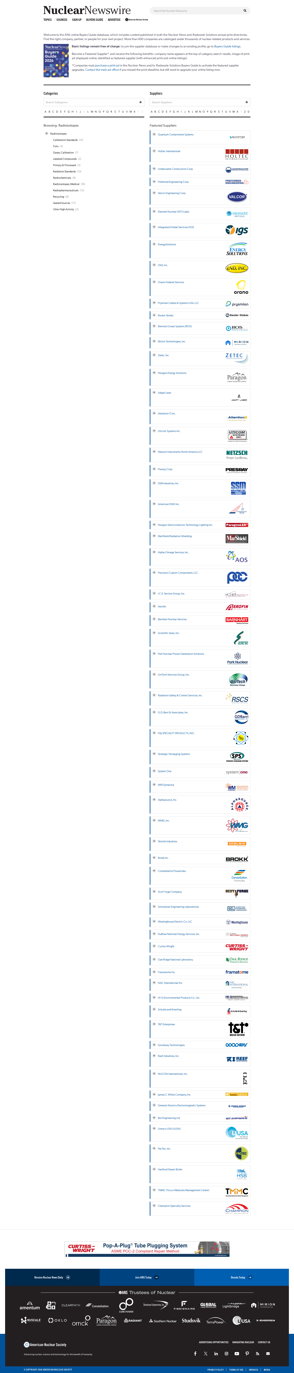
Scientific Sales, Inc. (169, 633)
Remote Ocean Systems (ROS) (175, 326)
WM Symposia (166, 784)
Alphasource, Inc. (167, 799)
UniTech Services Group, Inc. (174, 674)
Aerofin (162, 606)
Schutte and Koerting (169, 1009)
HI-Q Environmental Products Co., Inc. (179, 997)
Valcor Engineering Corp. (172, 193)
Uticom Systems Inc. (169, 431)
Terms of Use (236, 1369)
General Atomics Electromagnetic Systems (182, 1105)
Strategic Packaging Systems (174, 754)
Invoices (253, 1369)
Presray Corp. (165, 469)
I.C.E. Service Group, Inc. (171, 593)
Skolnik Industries (167, 841)
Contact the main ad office (102, 69)
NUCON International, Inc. (173, 1073)
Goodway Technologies (171, 1045)
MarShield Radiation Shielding (175, 536)
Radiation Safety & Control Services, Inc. (180, 695)
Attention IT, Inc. (167, 413)
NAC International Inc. (170, 982)
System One (164, 771)
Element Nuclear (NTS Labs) (173, 211)
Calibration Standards (65, 140)
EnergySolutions (167, 244)
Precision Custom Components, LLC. (178, 572)
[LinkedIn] (216, 1353)
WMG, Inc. (164, 820)
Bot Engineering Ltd (169, 1118)
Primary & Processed (64, 165)
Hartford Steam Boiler (170, 1169)
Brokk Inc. (163, 857)
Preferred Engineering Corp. (173, 181)
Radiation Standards (64, 171)
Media (267, 1369)
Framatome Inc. (167, 972)
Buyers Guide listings (227, 46)
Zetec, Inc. (163, 355)
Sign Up (76, 19)
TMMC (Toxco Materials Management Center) (183, 1190)
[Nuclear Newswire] (257, 1353)
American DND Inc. (169, 504)
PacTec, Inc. (164, 1148)
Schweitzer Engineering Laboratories (178, 906)
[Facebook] (195, 1353)
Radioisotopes (58, 133)
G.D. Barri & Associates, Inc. (173, 712)
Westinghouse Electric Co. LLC (175, 921)
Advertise (114, 19)
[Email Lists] (268, 1353)
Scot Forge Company (170, 891)
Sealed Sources (61, 203)
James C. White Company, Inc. (174, 1094)
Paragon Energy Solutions (172, 373)
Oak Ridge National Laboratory (175, 959)
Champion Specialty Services (174, 1205)
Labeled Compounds (65, 158)
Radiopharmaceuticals (65, 190)
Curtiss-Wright (166, 946)
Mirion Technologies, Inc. (172, 341)
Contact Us (264, 1342)
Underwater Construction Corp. (175, 168)
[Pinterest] (247, 1353)
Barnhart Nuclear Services (172, 619)
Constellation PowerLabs (172, 871)
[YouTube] (237, 1353)
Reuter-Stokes (165, 315)
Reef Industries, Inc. (168, 1056)
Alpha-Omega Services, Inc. (173, 552)
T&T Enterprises (166, 1024)
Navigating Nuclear (243, 1342)
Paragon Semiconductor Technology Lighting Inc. (185, 524)
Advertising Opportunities (213, 1342)
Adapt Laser (164, 392)
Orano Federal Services (171, 282)
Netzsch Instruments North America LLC (180, 451)
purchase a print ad (107, 65)
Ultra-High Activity (63, 209)
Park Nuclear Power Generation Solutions (181, 653)
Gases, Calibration (63, 152)
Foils (55, 146)
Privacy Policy (216, 1369)
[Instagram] (226, 1353)
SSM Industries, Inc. (168, 483)
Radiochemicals (62, 177)
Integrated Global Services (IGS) (176, 227)
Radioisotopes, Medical (66, 184)
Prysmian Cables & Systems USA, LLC (178, 303)
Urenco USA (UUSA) (169, 1128)
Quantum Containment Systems (175, 134)
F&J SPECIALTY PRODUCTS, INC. (176, 733)
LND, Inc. (163, 265)
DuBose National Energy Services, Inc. (179, 934)
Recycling (58, 196)
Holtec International (169, 151)
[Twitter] (205, 1353)
